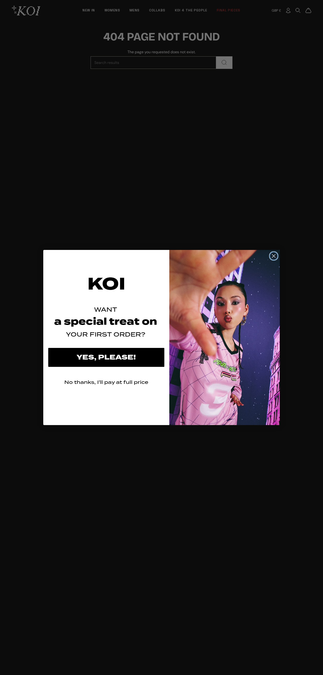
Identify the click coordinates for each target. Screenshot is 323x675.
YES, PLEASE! (106, 357)
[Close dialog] (274, 256)
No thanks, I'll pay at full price (106, 382)
